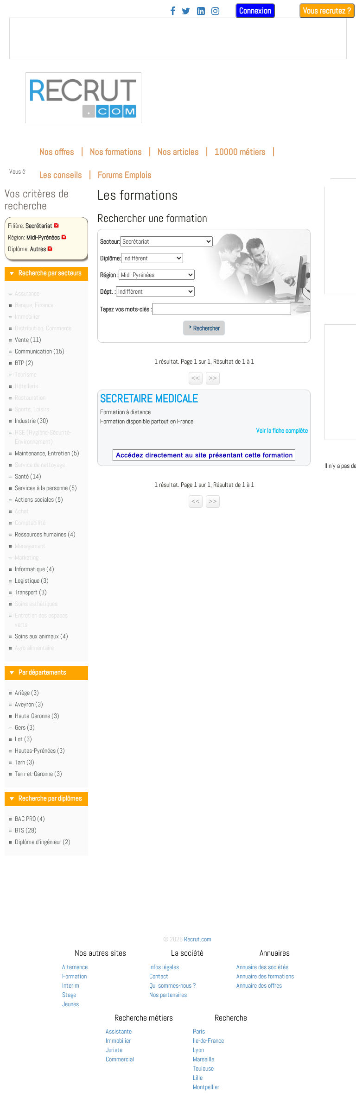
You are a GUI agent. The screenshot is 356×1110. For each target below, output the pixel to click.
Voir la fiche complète (282, 430)
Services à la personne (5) (46, 488)
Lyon (198, 1050)
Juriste (114, 1050)
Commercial (120, 1059)
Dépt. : (108, 291)
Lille (198, 1077)
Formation (74, 976)
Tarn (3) (24, 762)
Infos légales (164, 967)
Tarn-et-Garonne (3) (38, 773)
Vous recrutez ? (327, 10)
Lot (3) (23, 739)
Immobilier (118, 1040)
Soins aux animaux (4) (41, 636)
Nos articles (178, 152)
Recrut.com (197, 939)
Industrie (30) (31, 420)
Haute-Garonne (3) (37, 716)
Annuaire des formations (265, 976)
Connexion (255, 10)
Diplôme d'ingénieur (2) (42, 842)
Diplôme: (110, 258)
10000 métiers (240, 152)
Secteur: (110, 241)
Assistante (119, 1031)
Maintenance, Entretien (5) (47, 453)
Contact (158, 976)
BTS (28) (26, 830)
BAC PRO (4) (30, 818)
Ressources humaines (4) (45, 534)
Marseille (203, 1059)
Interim (70, 985)
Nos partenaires (168, 994)
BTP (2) (24, 363)
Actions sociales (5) (39, 499)
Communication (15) (39, 351)
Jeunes (70, 1004)
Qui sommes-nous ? (172, 985)
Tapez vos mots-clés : (126, 309)
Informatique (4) (34, 569)
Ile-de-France (208, 1040)
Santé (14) (28, 476)
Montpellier (206, 1087)
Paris (199, 1031)
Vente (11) (28, 339)
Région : (109, 275)
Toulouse (203, 1068)
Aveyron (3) (29, 704)
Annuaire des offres (259, 985)
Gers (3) (25, 727)
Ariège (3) (27, 692)
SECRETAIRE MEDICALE (149, 398)
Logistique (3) (32, 580)
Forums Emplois (125, 175)
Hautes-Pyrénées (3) (40, 750)
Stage (69, 994)
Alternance (75, 967)
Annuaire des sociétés (262, 967)
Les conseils (60, 175)
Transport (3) (31, 592)
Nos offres (56, 152)
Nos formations (116, 152)
